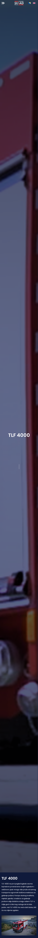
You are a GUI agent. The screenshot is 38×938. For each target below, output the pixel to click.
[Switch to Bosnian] (29, 3)
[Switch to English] (34, 3)
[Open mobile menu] (3, 3)
